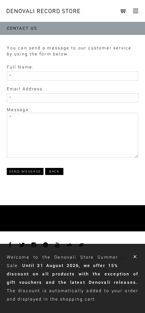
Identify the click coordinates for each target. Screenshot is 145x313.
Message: (19, 110)
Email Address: (25, 89)
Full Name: (20, 67)
